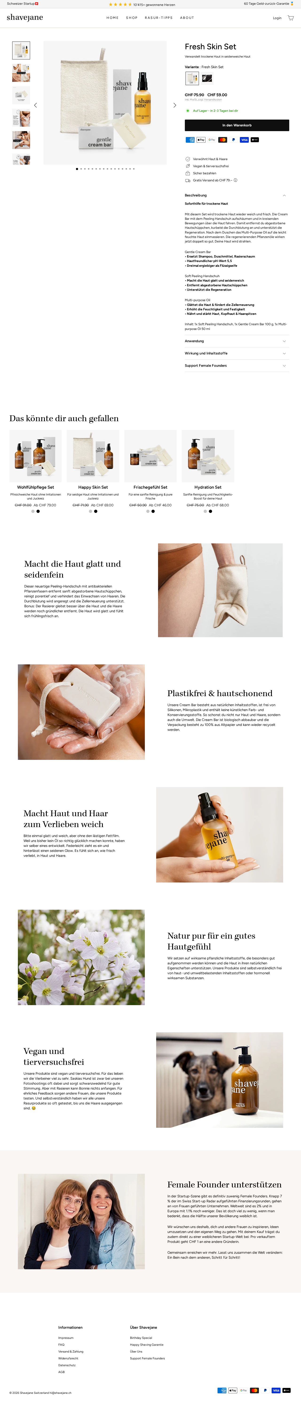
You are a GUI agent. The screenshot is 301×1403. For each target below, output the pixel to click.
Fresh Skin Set (192, 78)
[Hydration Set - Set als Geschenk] (210, 511)
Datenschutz (66, 1365)
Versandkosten (213, 99)
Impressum (66, 1338)
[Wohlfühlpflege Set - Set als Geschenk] (38, 511)
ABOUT (187, 18)
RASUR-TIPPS (159, 18)
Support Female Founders (206, 365)
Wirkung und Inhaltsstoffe (206, 353)
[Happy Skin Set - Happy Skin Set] (90, 511)
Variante (204, 67)
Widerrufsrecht (68, 1358)
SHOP (132, 18)
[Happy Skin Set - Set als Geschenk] (95, 511)
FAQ (61, 1344)
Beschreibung (196, 195)
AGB (61, 1372)
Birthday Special (141, 1338)
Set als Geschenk (207, 78)
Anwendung (194, 341)
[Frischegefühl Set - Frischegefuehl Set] (148, 511)
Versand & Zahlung (70, 1351)
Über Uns (136, 1351)
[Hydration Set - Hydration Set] (205, 511)
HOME (113, 18)
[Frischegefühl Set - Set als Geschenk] (153, 511)
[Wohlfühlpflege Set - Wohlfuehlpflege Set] (33, 511)
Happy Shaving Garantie (146, 1344)
